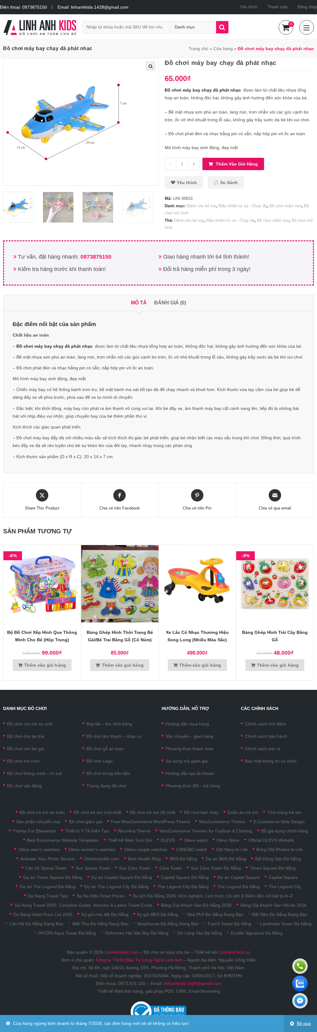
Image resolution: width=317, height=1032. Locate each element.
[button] (184, 182)
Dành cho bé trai (201, 206)
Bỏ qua (304, 1023)
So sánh (229, 182)
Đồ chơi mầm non (285, 206)
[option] (21, 207)
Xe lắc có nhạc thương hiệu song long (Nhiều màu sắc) (197, 636)
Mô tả (139, 302)
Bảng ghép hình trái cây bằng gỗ (275, 636)
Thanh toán (277, 7)
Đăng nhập (307, 7)
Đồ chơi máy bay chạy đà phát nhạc (203, 90)
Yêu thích (248, 7)
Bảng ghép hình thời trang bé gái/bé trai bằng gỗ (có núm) (120, 636)
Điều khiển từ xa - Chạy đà (243, 206)
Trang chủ (198, 48)
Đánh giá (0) (170, 302)
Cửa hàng (223, 48)
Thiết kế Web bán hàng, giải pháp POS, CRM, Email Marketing (158, 991)
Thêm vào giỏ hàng (237, 163)
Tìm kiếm (222, 27)
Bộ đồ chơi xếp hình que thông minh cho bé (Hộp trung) (42, 636)
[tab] (139, 303)
